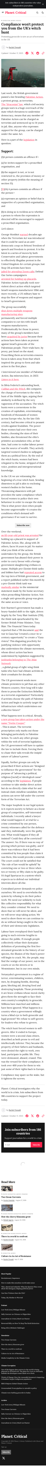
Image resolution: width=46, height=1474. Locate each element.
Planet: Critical (6, 1443)
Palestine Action (34, 96)
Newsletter (6, 20)
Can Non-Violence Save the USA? (13, 1293)
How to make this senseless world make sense (18, 1283)
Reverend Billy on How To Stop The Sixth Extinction (20, 1323)
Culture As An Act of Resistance (12, 1353)
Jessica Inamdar (9, 1200)
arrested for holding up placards (18, 278)
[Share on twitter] (32, 53)
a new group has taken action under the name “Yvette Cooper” (22, 721)
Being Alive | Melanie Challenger (13, 1328)
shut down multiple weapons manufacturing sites (16, 312)
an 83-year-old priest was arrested (20, 535)
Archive (13, 20)
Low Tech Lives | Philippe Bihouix (13, 1310)
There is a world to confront (11, 1349)
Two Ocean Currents (8, 1340)
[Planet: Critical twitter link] (3, 1458)
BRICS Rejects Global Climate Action (14, 1384)
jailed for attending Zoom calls (17, 271)
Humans (4, 1213)
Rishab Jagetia (8, 1220)
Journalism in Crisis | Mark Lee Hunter (15, 1319)
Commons (25, 1194)
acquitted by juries (17, 336)
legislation (29, 139)
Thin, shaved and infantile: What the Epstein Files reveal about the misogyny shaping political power (21, 1288)
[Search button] (37, 13)
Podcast (4, 1305)
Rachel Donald (15, 47)
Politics (18, 20)
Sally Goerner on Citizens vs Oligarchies (16, 1314)
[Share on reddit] (37, 53)
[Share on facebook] (27, 53)
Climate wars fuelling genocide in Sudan (16, 1393)
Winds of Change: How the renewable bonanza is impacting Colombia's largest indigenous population (22, 1378)
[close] (43, 4)
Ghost (38, 1441)
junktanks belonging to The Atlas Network (19, 661)
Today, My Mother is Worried (12, 1298)
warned (24, 234)
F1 (3, 189)
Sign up (4, 1447)
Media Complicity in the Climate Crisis (15, 1358)
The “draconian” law (12, 104)
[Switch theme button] (43, 13)
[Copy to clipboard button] (42, 53)
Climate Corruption (8, 1366)
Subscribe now (23, 525)
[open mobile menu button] (2, 12)
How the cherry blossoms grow (12, 1344)
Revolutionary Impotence (10, 1278)
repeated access (33, 572)
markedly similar (10, 587)
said (36, 630)
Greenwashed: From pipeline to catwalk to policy (19, 1388)
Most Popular (6, 1274)
